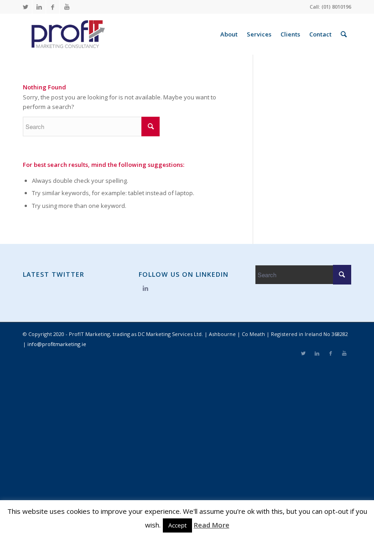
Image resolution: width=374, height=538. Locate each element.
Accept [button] (177, 525)
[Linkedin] (145, 288)
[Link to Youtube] (66, 7)
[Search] (343, 34)
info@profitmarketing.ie (56, 344)
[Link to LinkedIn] (39, 7)
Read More (211, 524)
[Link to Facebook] (52, 7)
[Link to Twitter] (25, 7)
